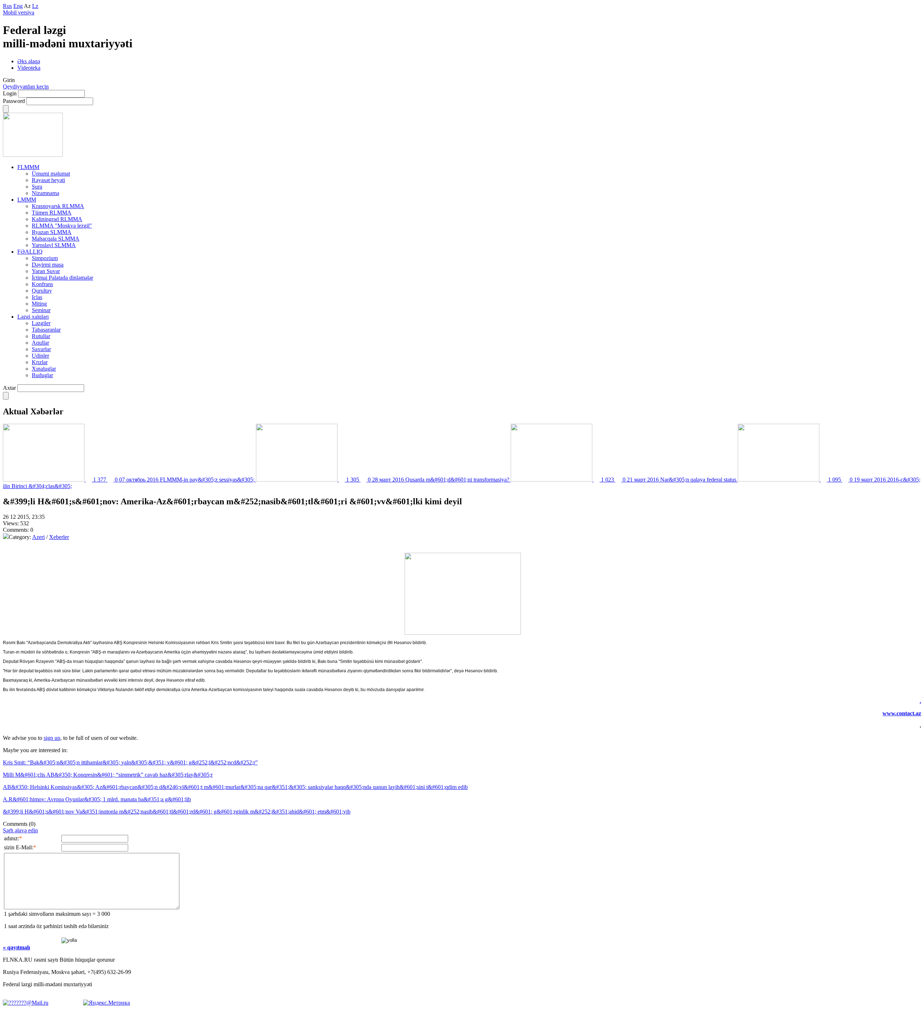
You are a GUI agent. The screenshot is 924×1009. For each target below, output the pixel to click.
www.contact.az (901, 713)
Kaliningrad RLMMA (57, 219)
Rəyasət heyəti (48, 180)
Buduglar (42, 375)
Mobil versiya (18, 12)
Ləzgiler (41, 323)
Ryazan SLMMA (51, 232)
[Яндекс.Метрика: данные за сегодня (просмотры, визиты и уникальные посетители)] (106, 1003)
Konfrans (42, 284)
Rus (7, 6)
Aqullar (40, 343)
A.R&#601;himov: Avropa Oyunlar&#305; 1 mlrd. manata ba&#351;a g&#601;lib (97, 799)
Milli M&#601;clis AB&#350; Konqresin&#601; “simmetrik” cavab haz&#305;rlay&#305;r (108, 775)
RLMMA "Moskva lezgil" (62, 226)
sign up (52, 738)
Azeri (38, 537)
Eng (18, 6)
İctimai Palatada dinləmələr (62, 278)
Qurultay (42, 291)
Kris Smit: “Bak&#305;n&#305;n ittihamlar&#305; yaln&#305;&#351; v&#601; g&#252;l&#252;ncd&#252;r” (130, 762)
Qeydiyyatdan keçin (26, 86)
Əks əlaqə (28, 61)
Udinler (40, 356)
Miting (39, 304)
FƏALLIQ (30, 252)
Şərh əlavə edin (20, 830)
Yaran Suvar (46, 271)
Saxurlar (41, 349)
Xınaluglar (44, 369)
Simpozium (45, 258)
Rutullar (41, 336)
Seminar (41, 310)
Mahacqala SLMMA (55, 239)
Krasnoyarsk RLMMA (58, 206)
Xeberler (59, 537)
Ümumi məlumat (51, 174)
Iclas (37, 297)
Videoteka (28, 68)
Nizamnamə (45, 193)
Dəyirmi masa (48, 265)
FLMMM (28, 167)
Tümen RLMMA (51, 213)
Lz (35, 6)
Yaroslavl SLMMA (54, 245)
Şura (37, 187)
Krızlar (40, 362)
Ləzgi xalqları (33, 317)
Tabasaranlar (46, 330)
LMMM (26, 200)
